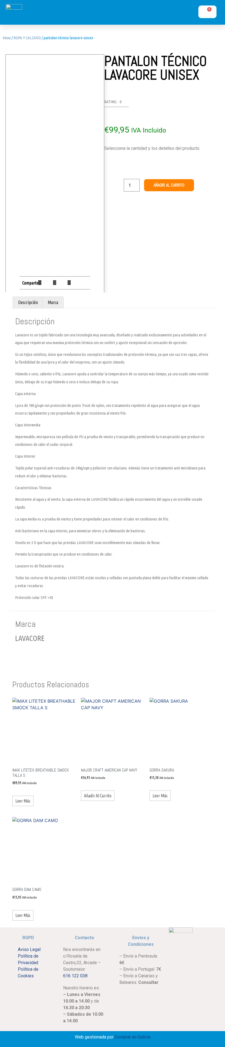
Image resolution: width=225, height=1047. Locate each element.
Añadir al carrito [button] (97, 795)
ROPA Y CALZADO (27, 37)
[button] (162, 14)
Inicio (7, 37)
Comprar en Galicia (132, 1037)
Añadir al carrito (169, 185)
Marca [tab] (53, 302)
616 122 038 (75, 975)
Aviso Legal (29, 949)
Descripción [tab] (28, 302)
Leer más (22, 800)
